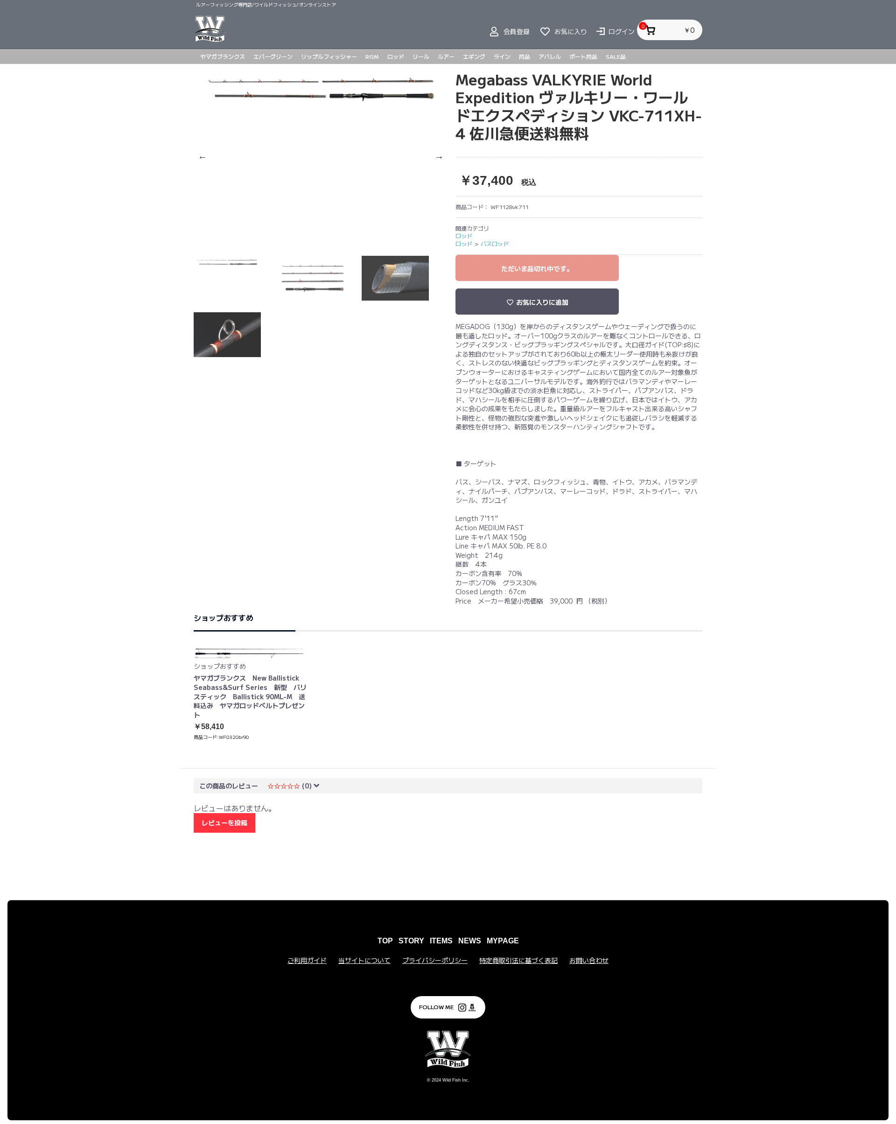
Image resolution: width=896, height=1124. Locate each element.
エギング (474, 56)
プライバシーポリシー (435, 960)
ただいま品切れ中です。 (537, 268)
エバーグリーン (273, 56)
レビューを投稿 (224, 822)
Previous (200, 156)
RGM (372, 56)
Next (437, 156)
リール (421, 56)
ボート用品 (583, 56)
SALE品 (616, 56)
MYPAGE (503, 941)
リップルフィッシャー (329, 56)
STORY (411, 941)
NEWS (469, 941)
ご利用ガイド (307, 960)
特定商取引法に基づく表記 (518, 960)
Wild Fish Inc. (455, 1080)
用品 (524, 56)
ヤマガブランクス (222, 56)
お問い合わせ (589, 960)
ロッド (395, 56)
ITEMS (441, 941)
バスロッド (495, 243)
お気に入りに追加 (541, 302)
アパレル (550, 56)
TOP (385, 941)
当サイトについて (364, 960)
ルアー (446, 56)
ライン (502, 56)
